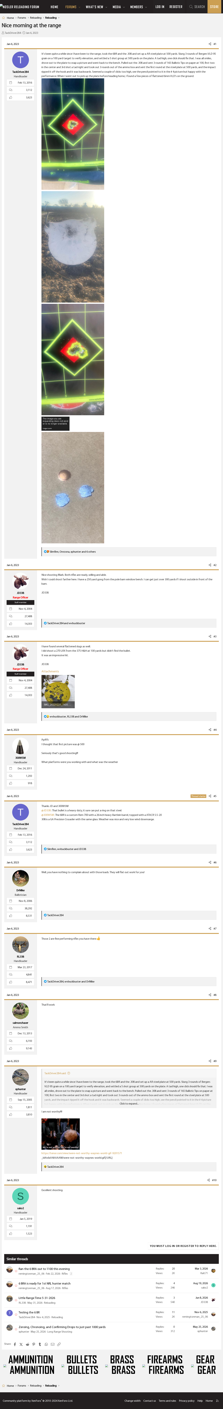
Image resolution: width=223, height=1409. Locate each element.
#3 (215, 636)
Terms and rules (167, 1400)
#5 (215, 796)
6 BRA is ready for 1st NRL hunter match (45, 1283)
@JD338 (46, 810)
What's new (94, 7)
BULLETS (82, 1359)
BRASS (122, 1359)
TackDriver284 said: (55, 1073)
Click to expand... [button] (129, 1103)
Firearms (165, 1359)
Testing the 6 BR (29, 1312)
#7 (215, 928)
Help (200, 1400)
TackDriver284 (13, 32)
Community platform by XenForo (38, 1400)
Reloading (49, 1302)
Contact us (149, 1400)
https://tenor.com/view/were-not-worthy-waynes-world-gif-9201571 (81, 1153)
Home (54, 7)
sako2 (204, 1287)
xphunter (24, 1331)
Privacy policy (187, 1400)
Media (117, 7)
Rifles (65, 1273)
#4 (215, 729)
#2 (215, 565)
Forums (71, 7)
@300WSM (47, 815)
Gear (205, 1359)
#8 (215, 995)
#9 (215, 1061)
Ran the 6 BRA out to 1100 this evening (44, 1269)
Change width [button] (133, 1400)
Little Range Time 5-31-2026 (37, 1298)
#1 (215, 44)
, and (69, 716)
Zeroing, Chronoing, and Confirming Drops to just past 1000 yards (62, 1327)
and (66, 623)
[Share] (209, 44)
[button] (79, 6)
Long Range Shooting (59, 1331)
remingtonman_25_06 (31, 1273)
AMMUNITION (30, 1359)
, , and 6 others (73, 551)
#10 (214, 1180)
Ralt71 (204, 1273)
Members (136, 7)
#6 (215, 862)
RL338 (22, 1302)
